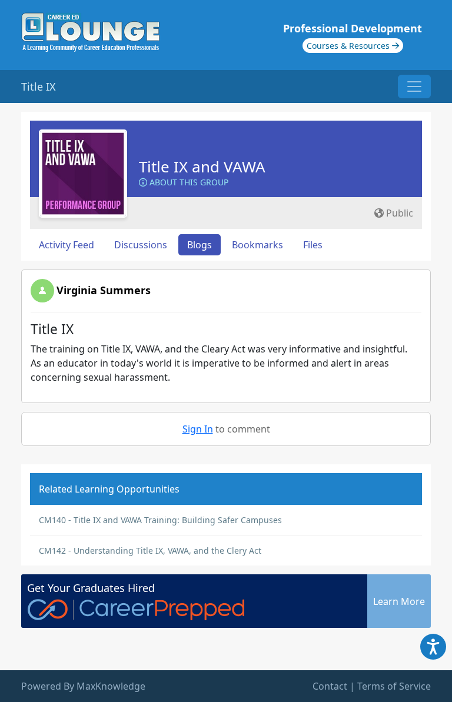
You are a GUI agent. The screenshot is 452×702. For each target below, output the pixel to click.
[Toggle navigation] (414, 86)
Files (313, 244)
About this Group (187, 182)
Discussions (140, 244)
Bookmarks (257, 244)
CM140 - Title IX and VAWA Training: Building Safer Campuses (160, 519)
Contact (330, 686)
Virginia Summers (103, 290)
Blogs (199, 244)
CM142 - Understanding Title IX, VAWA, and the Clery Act (150, 550)
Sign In (197, 428)
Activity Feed (66, 244)
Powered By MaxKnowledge (83, 686)
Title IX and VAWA (202, 166)
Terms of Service (394, 686)
